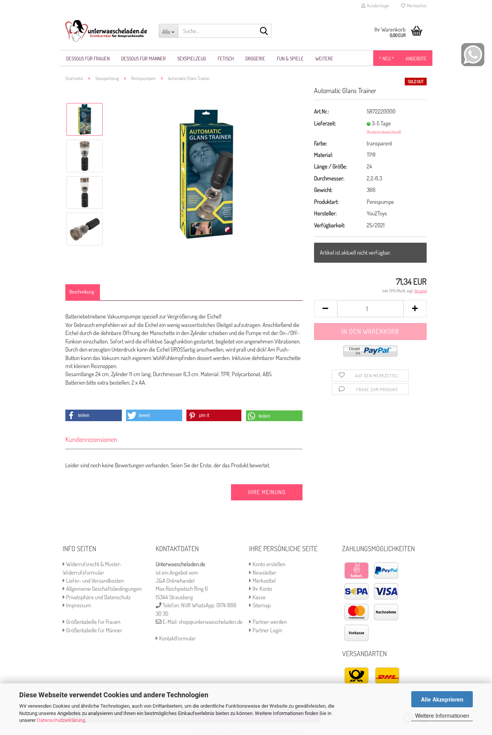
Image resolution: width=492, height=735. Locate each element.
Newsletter (263, 572)
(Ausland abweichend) (384, 132)
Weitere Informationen (442, 715)
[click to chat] (472, 54)
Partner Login (266, 630)
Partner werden (269, 621)
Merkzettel (416, 5)
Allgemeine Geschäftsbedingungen (103, 588)
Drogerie (255, 58)
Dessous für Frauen (88, 58)
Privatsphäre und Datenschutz (98, 597)
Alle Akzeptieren (442, 699)
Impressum (78, 605)
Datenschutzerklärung (61, 720)
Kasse (258, 597)
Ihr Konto (261, 588)
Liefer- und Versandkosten (94, 580)
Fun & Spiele (290, 58)
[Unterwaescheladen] (106, 31)
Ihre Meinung (267, 492)
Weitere (324, 58)
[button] (93, 415)
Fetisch (226, 58)
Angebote (416, 58)
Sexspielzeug (191, 58)
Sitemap (261, 605)
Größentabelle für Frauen (92, 621)
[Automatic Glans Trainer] (206, 173)
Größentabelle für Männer (93, 630)
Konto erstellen (268, 564)
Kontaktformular (177, 638)
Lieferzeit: (325, 123)
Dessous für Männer (143, 58)
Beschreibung (81, 291)
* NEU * (386, 58)
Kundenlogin (377, 5)
